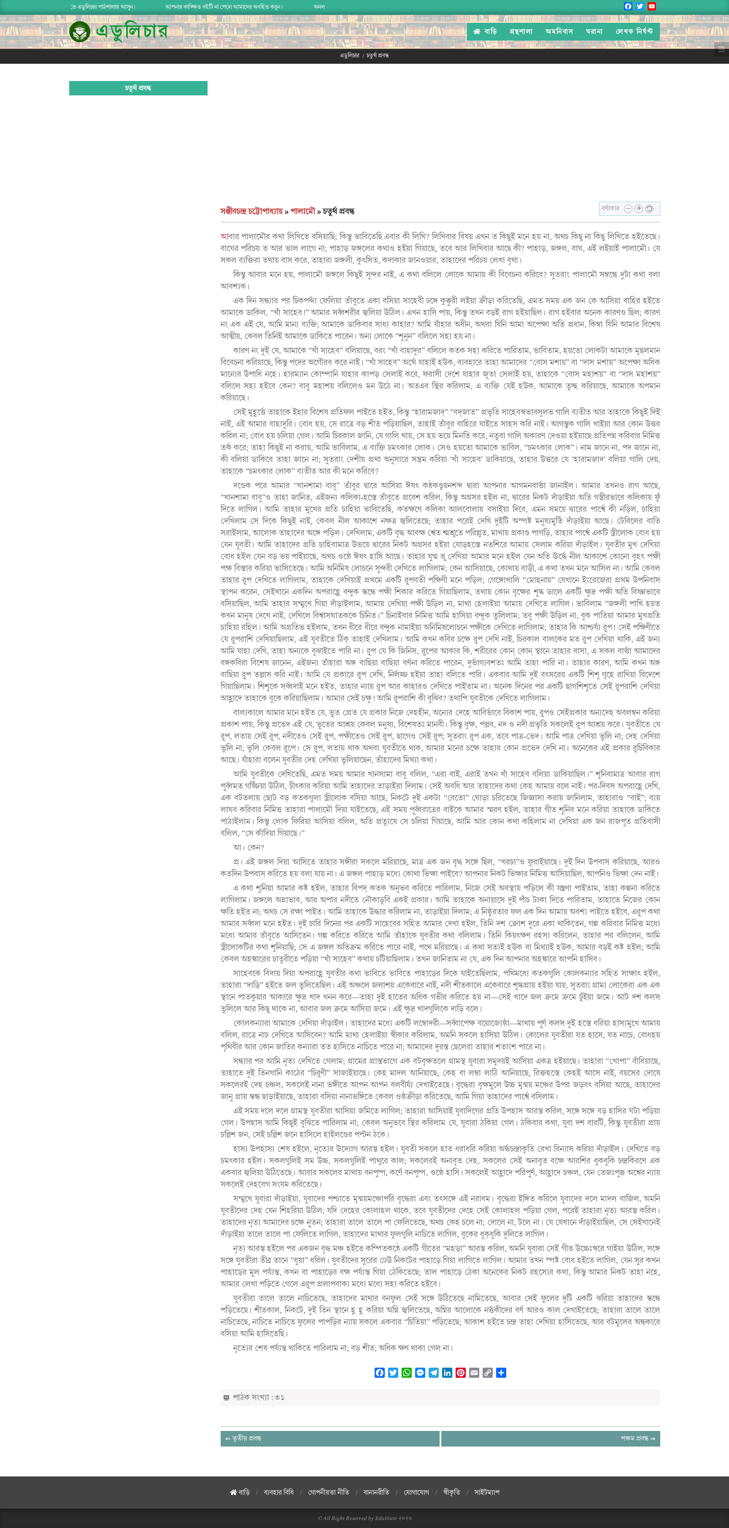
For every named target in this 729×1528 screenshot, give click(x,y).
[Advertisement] (441, 142)
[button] (628, 209)
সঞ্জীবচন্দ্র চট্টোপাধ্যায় (252, 211)
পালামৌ (303, 211)
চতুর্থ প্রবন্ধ (138, 88)
